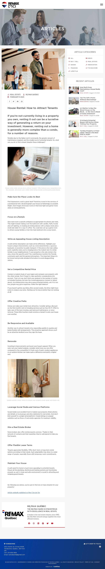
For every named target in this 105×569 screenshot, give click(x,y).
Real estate (15, 94)
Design (73, 65)
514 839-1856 (12, 552)
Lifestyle (74, 71)
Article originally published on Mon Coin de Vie (24, 492)
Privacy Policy (79, 562)
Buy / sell (74, 61)
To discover (92, 68)
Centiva (56, 566)
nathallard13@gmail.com (16, 554)
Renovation (92, 65)
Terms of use (89, 562)
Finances (74, 68)
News (90, 58)
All (71, 58)
